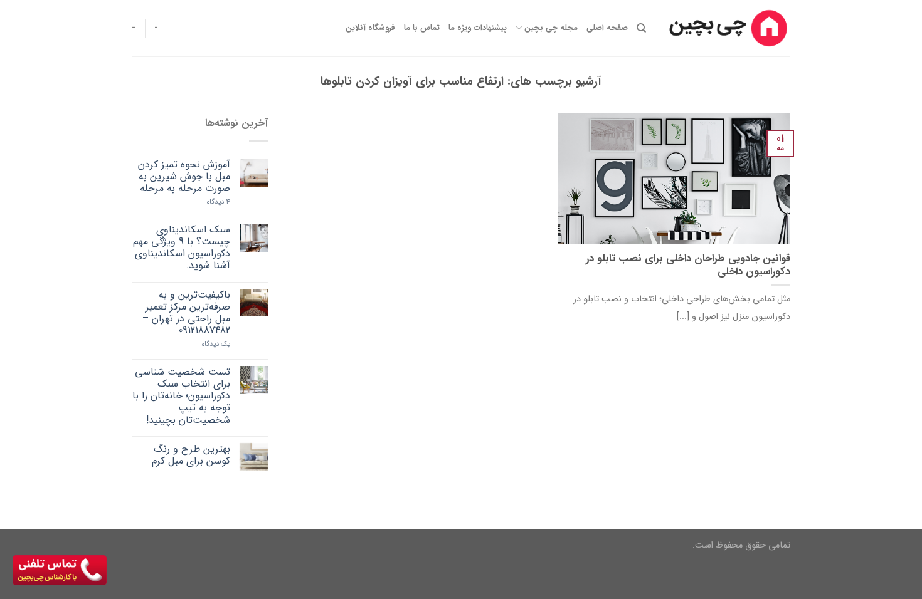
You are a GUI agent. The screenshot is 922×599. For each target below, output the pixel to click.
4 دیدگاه (218, 202)
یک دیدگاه (216, 344)
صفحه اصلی (607, 28)
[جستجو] (641, 28)
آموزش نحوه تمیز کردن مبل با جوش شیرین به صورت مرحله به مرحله (184, 177)
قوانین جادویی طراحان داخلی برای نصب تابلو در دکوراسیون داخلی (688, 266)
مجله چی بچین (550, 28)
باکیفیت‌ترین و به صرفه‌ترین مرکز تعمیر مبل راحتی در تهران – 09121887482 (186, 313)
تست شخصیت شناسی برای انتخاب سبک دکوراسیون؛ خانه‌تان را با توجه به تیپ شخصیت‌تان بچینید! (181, 396)
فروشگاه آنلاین (370, 28)
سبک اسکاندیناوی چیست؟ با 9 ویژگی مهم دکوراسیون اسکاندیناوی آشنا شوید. (181, 248)
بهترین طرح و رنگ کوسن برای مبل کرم (191, 455)
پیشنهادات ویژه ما (477, 28)
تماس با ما (422, 28)
